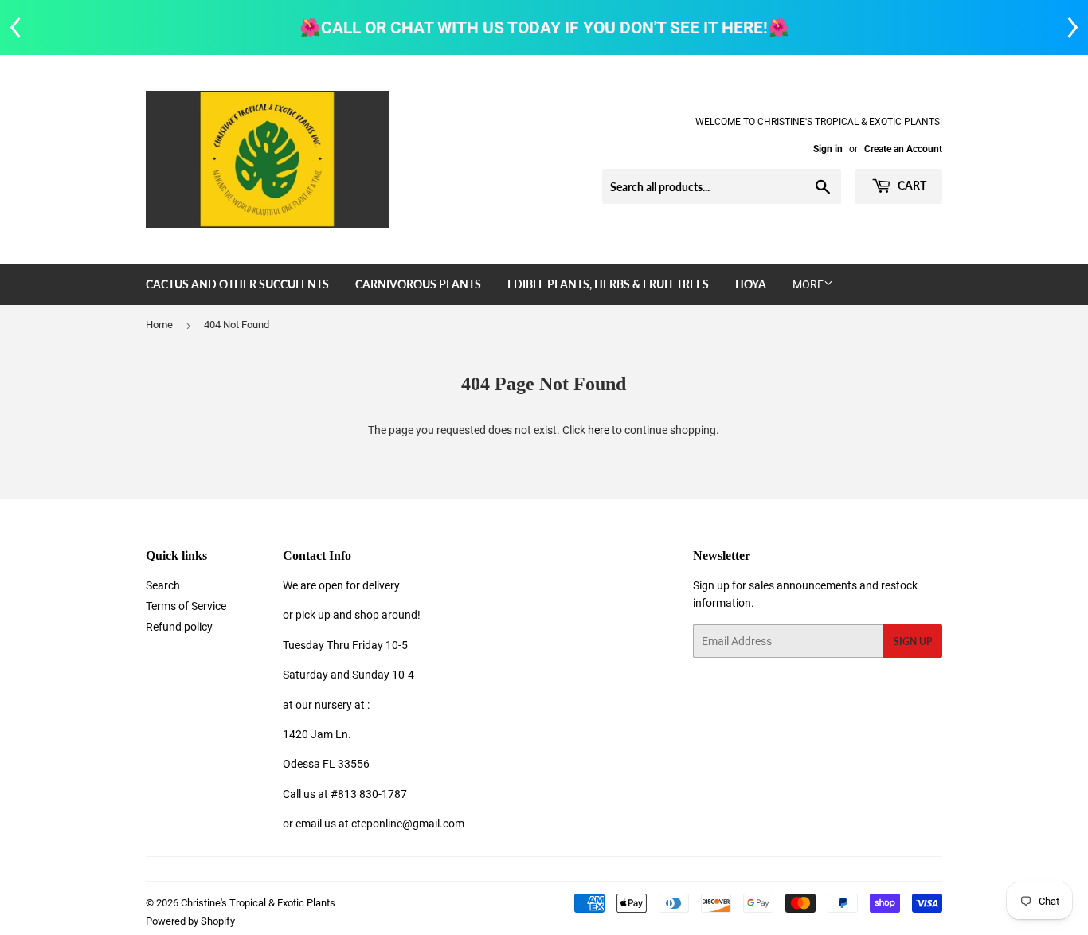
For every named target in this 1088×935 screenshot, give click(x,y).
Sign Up (913, 641)
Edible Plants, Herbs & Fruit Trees (608, 284)
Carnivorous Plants (418, 284)
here (598, 430)
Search (163, 585)
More (808, 284)
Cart (910, 185)
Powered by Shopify (190, 921)
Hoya (750, 284)
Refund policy (179, 626)
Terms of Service (186, 606)
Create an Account (903, 149)
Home (159, 325)
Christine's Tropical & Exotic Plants (258, 903)
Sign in (828, 149)
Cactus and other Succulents (237, 284)
